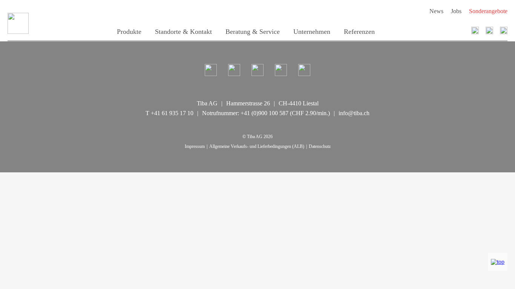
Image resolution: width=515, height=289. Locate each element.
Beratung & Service (252, 31)
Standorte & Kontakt (183, 31)
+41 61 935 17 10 (172, 113)
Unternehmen (311, 31)
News (436, 11)
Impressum (195, 146)
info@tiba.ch (354, 113)
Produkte (129, 31)
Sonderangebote (488, 11)
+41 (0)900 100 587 (264, 113)
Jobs (456, 11)
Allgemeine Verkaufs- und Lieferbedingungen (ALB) (256, 146)
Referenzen (359, 31)
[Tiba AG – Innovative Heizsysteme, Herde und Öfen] (30, 23)
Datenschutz (320, 146)
